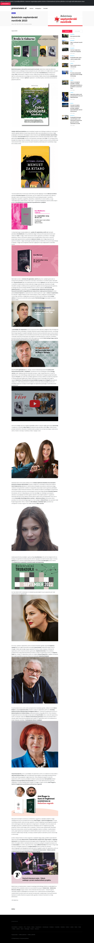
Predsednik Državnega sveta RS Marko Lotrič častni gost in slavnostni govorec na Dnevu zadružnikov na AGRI (76, 120)
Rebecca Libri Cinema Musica (30, 294)
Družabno (21, 927)
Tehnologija (27, 928)
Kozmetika (57, 927)
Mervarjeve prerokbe (75, 36)
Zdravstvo (37, 928)
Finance (28, 927)
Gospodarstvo (38, 927)
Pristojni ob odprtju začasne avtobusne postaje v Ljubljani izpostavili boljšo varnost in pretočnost (76, 108)
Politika (13, 928)
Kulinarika (63, 927)
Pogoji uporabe (15, 934)
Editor (13, 24)
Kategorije (38, 8)
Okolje (79, 927)
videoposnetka (24, 382)
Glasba (32, 927)
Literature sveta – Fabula (43, 890)
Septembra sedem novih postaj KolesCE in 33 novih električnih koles (76, 96)
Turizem (32, 928)
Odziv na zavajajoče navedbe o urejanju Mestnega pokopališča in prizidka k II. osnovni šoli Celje (76, 85)
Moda (76, 927)
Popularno (77, 31)
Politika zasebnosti (22, 934)
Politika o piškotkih (31, 934)
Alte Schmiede (53, 329)
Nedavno (67, 31)
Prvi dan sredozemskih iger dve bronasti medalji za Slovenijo (76, 74)
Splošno (71, 103)
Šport (22, 928)
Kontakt (45, 8)
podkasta (31, 382)
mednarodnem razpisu (24, 886)
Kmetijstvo (72, 55)
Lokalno (71, 63)
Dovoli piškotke (5, 3)
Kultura (13, 13)
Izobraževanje (45, 927)
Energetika (72, 34)
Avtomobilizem (14, 927)
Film (25, 927)
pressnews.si (15, 921)
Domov (31, 8)
